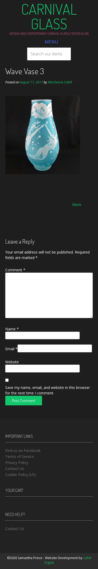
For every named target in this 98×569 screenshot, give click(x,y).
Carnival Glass (49, 16)
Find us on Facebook (23, 450)
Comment (15, 269)
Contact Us (14, 468)
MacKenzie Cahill (60, 82)
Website (12, 361)
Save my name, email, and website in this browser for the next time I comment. (47, 390)
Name (12, 328)
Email (11, 348)
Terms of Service (19, 456)
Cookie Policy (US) (20, 474)
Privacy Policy (16, 462)
